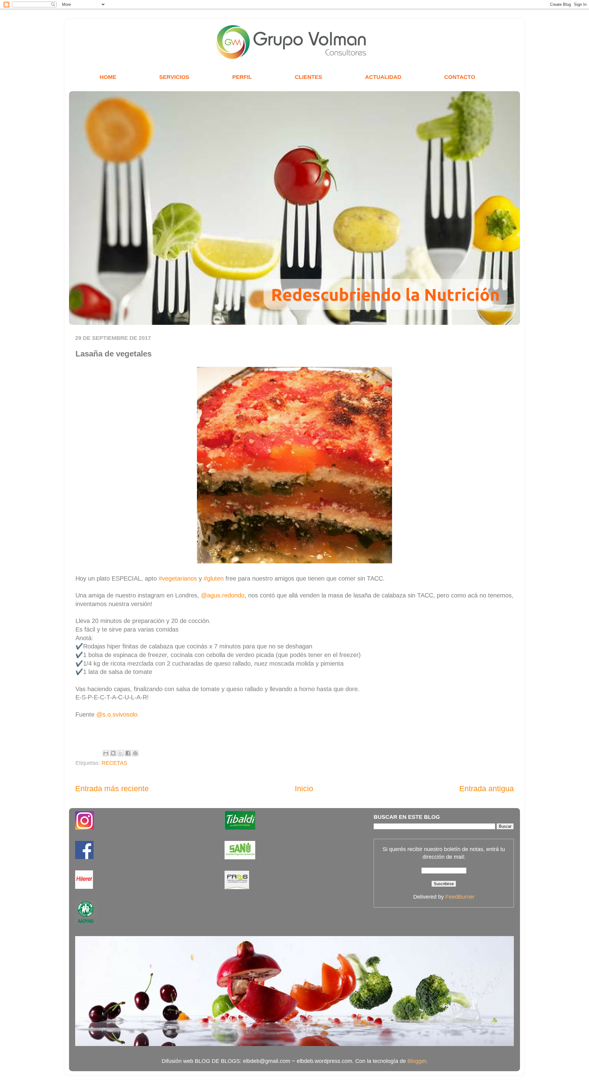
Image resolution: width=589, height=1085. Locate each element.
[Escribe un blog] (113, 753)
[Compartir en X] (120, 753)
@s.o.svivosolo (116, 714)
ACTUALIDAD (383, 77)
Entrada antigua (486, 788)
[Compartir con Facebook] (128, 753)
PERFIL (242, 77)
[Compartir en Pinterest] (135, 753)
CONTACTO (459, 77)
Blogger (416, 1061)
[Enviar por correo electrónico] (106, 753)
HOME (108, 77)
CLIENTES (308, 77)
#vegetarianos (178, 578)
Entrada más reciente (112, 788)
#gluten (214, 578)
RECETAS (114, 763)
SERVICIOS (174, 77)
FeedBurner (460, 897)
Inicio (304, 788)
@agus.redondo (222, 595)
